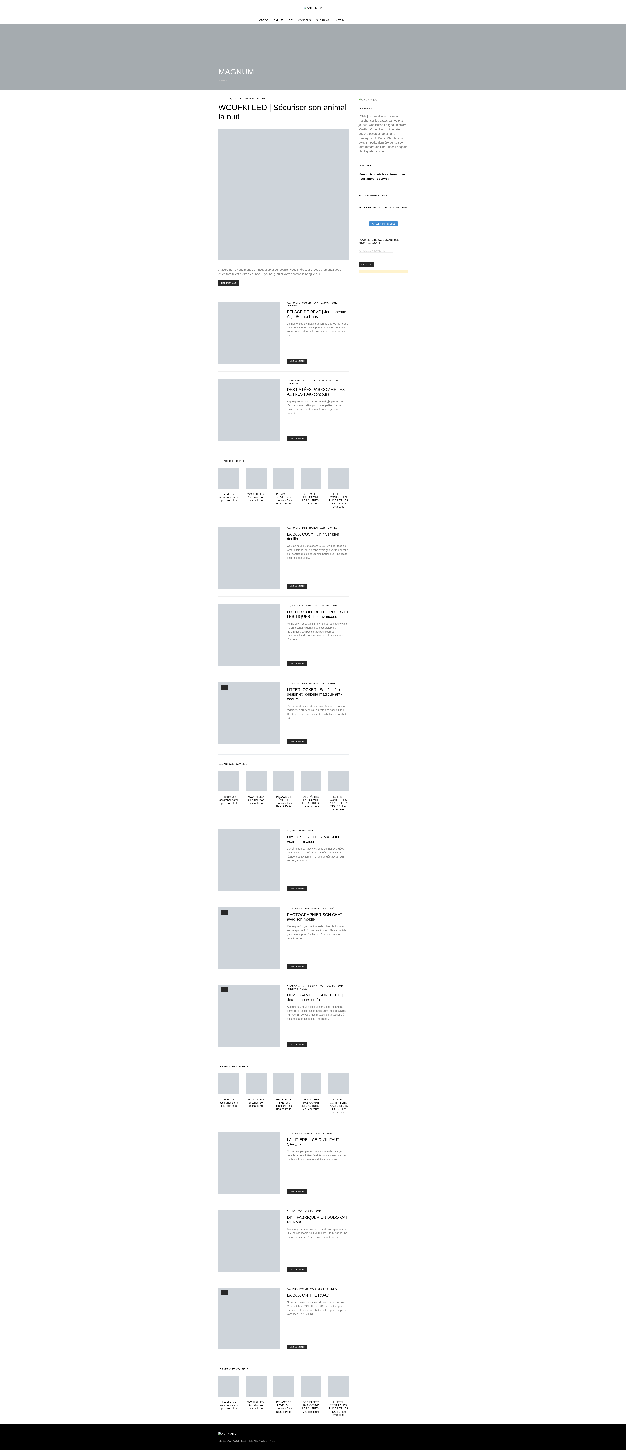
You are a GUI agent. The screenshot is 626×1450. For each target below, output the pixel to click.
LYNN (316, 303)
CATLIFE (278, 20)
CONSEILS (304, 20)
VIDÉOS (263, 20)
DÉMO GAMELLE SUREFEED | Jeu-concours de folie (315, 997)
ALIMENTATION (293, 381)
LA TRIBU (340, 20)
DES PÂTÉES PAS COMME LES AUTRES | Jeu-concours (316, 391)
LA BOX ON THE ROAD (308, 1295)
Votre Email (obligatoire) (372, 251)
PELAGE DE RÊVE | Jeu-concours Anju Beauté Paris (317, 314)
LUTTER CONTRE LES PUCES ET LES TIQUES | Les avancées (338, 500)
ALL (220, 99)
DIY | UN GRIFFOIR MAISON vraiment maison (313, 839)
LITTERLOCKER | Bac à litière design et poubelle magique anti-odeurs (315, 694)
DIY (291, 20)
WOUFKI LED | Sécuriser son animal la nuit (256, 497)
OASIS (334, 303)
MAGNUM (249, 99)
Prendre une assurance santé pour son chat (228, 497)
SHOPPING (322, 20)
